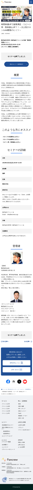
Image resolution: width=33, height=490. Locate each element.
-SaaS (19, 413)
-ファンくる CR (6, 403)
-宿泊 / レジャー (22, 411)
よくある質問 (21, 447)
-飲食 (19, 403)
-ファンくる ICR (6, 411)
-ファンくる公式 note (23, 429)
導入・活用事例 (22, 401)
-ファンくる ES (5, 408)
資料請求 (20, 440)
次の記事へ (27, 341)
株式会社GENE (6, 225)
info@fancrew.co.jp (12, 214)
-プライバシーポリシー (7, 449)
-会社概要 (4, 444)
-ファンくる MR (6, 406)
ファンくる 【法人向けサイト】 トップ (10, 389)
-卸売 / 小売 (21, 418)
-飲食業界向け (6, 431)
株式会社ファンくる (18, 225)
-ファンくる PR (6, 413)
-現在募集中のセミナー (7, 425)
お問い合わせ (15, 369)
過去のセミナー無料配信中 (16, 64)
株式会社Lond (5, 268)
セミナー (22, 389)
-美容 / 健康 (21, 406)
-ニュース (4, 447)
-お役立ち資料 (21, 425)
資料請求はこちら (15, 363)
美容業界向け (28, 389)
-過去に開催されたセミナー (7, 428)
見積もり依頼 (21, 442)
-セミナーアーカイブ (7, 436)
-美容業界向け (6, 433)
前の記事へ (5, 341)
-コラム (20, 427)
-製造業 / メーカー (22, 415)
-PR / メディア (21, 408)
